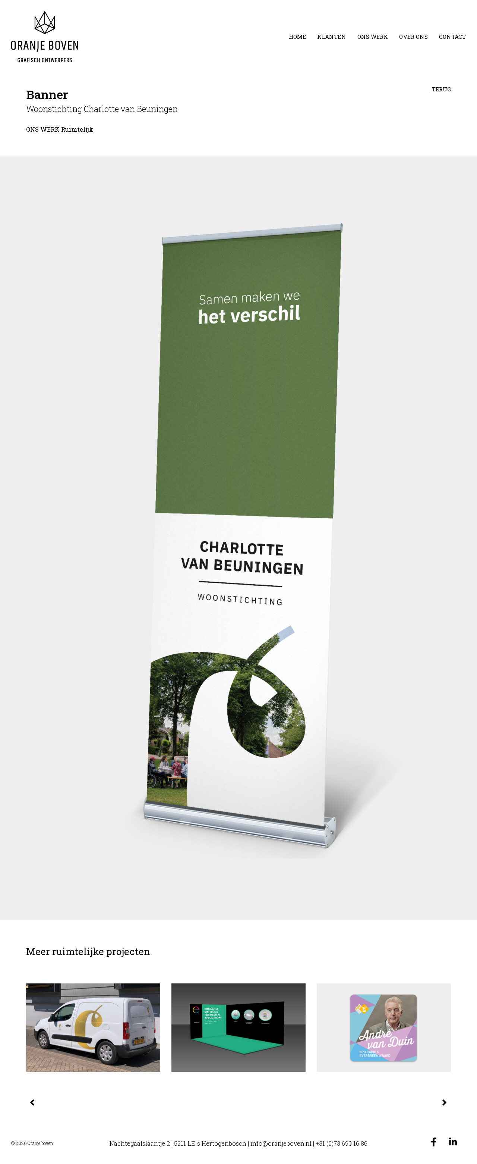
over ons (413, 36)
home (297, 36)
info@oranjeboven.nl (281, 1143)
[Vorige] (134, 1103)
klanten (331, 36)
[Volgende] (342, 1103)
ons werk (372, 36)
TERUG (441, 89)
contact (452, 36)
